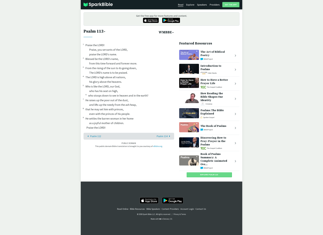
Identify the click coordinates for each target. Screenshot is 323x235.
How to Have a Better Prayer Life (214, 81)
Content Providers (170, 208)
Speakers (202, 4)
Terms (183, 214)
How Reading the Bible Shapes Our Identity (211, 97)
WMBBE (165, 32)
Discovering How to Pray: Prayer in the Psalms (213, 141)
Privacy (176, 214)
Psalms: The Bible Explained (212, 112)
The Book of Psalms (213, 126)
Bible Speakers (153, 208)
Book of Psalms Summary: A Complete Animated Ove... (213, 159)
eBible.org (157, 146)
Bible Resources (137, 208)
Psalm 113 (93, 31)
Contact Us (200, 208)
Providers (215, 4)
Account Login (187, 208)
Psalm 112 (95, 136)
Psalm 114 (162, 136)
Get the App (231, 5)
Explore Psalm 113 (209, 174)
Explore (190, 4)
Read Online (122, 208)
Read (180, 4)
